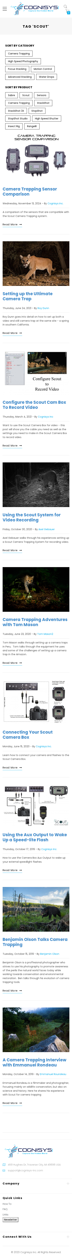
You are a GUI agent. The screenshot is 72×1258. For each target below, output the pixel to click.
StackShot (43, 103)
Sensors (41, 95)
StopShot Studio (18, 118)
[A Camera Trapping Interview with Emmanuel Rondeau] (36, 1029)
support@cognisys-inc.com (25, 1170)
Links (5, 1214)
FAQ (5, 1209)
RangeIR (32, 126)
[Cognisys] (35, 8)
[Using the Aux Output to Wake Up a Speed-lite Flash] (36, 805)
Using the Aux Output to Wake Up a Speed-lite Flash (35, 837)
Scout (26, 95)
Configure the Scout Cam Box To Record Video (34, 404)
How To (7, 1204)
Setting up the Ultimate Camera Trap (28, 296)
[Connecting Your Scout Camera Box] (36, 702)
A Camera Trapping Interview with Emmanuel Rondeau (34, 1062)
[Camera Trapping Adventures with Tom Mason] (36, 589)
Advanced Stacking (20, 77)
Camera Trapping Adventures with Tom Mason (35, 622)
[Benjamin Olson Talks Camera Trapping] (36, 909)
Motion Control (43, 69)
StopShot (37, 111)
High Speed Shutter (46, 118)
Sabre (11, 95)
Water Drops (46, 77)
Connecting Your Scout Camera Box (28, 734)
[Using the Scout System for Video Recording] (36, 484)
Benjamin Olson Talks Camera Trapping (35, 942)
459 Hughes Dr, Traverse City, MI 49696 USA (34, 1164)
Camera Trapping (19, 53)
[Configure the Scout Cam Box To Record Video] (36, 372)
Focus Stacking (17, 69)
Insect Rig (14, 126)
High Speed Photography (23, 61)
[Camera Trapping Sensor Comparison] (36, 156)
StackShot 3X (16, 111)
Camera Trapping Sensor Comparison (30, 191)
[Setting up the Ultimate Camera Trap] (36, 263)
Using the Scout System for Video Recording (32, 517)
